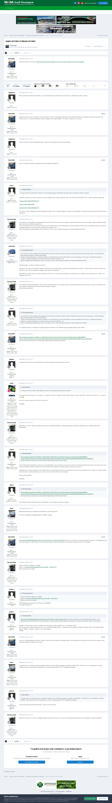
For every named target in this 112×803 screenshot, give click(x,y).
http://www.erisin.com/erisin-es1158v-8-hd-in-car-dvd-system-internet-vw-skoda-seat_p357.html (60, 61)
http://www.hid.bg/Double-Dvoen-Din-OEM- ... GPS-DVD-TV (41, 567)
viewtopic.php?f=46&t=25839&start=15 (29, 207)
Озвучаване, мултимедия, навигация (27, 47)
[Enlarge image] (23, 397)
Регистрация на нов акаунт (32, 762)
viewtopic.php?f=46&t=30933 (26, 204)
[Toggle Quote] (21, 189)
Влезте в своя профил (90, 3)
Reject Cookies (102, 798)
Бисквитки (68, 791)
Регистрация (103, 3)
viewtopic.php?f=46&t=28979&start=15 (29, 201)
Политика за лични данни (47, 791)
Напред (17, 52)
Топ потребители (9, 8)
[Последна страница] (21, 53)
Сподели (88, 46)
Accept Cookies (91, 798)
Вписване (80, 762)
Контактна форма (60, 791)
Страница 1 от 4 (27, 52)
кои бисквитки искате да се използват (66, 799)
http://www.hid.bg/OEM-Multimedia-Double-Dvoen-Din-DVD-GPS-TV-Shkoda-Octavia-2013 (42, 540)
